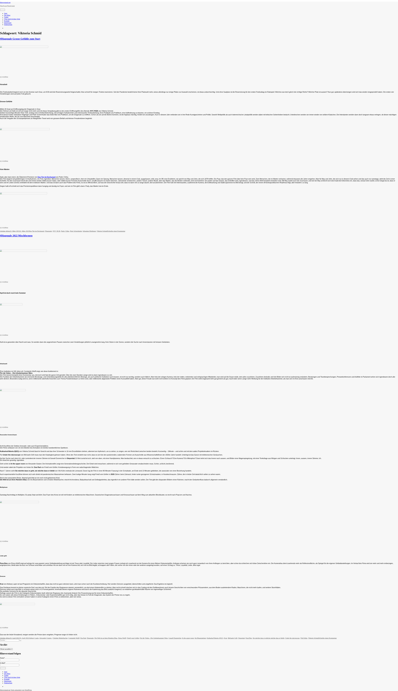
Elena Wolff (122, 638)
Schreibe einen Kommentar (116, 231)
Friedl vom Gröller (133, 638)
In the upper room (188, 638)
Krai (225, 638)
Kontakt (6, 21)
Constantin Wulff (73, 638)
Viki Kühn (303, 638)
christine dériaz (5, 231)
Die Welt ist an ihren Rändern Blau (105, 638)
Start (5, 13)
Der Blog (7, 15)
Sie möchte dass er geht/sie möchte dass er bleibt (268, 638)
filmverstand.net (5, 2)
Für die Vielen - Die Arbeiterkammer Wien (154, 638)
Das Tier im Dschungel (36, 231)
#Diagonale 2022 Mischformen (16, 235)
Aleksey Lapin (34, 638)
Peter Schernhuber (76, 231)
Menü (2, 10)
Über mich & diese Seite (12, 19)
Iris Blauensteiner (200, 638)
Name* (2, 658)
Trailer (6, 17)
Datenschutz (8, 24)
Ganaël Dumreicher (175, 638)
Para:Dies (249, 638)
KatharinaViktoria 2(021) (215, 638)
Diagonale (48, 231)
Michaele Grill (232, 638)
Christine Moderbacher (60, 638)
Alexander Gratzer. (45, 638)
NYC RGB (56, 231)
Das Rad (83, 638)
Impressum (7, 23)
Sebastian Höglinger (89, 231)
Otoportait (241, 638)
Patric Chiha (65, 231)
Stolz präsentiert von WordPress (21, 690)
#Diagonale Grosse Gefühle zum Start (20, 38)
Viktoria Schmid (102, 231)
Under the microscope (292, 638)
